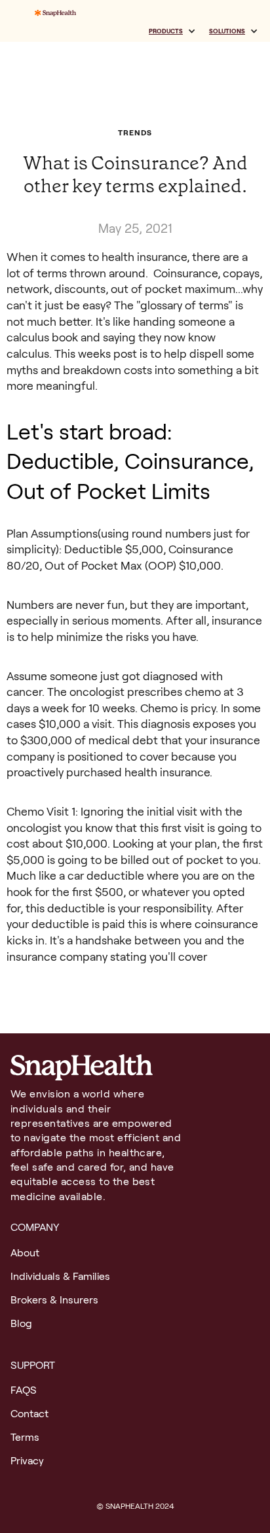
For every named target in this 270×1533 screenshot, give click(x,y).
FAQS (23, 1390)
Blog (21, 1323)
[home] (52, 15)
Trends (134, 132)
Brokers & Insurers (54, 1299)
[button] (172, 31)
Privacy (27, 1460)
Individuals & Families (60, 1276)
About (24, 1252)
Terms (24, 1437)
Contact (29, 1413)
